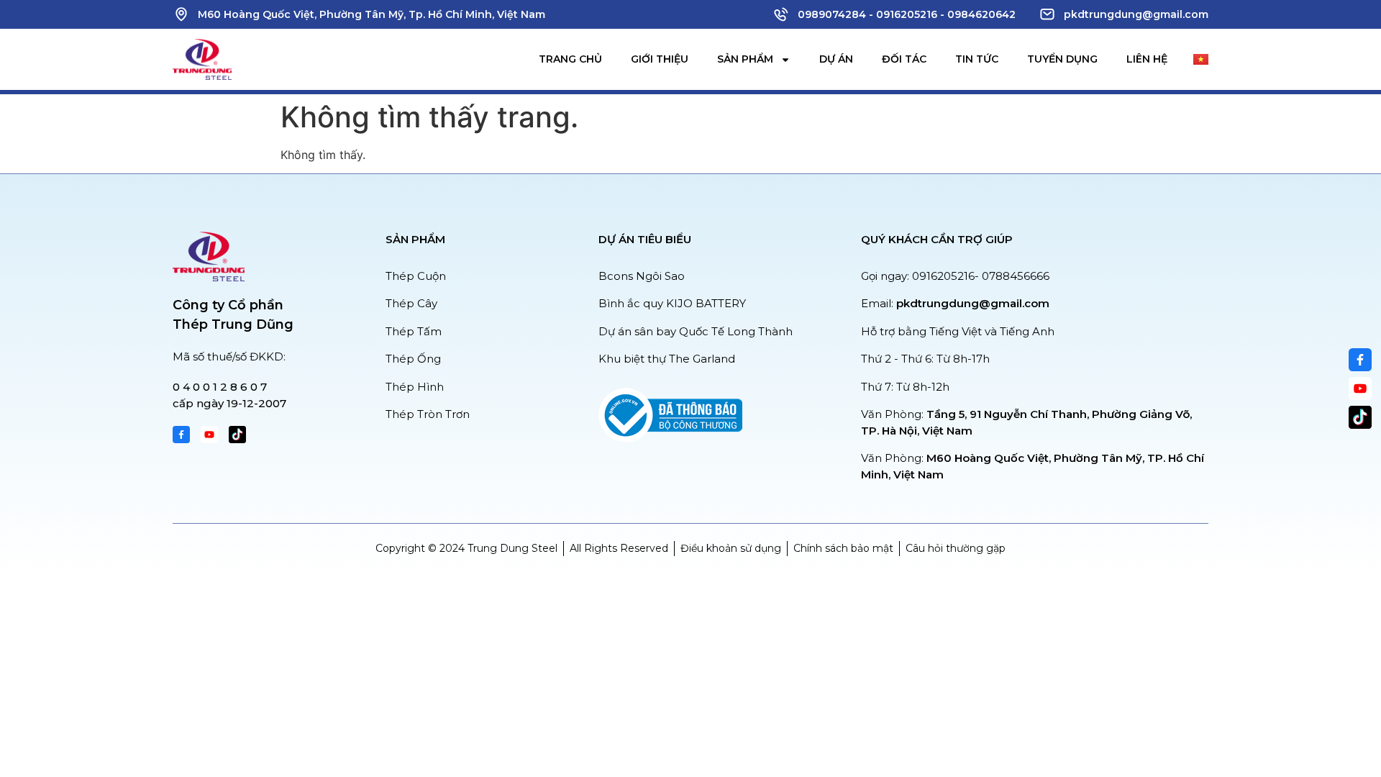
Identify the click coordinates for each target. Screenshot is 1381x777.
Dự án (836, 59)
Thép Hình (415, 387)
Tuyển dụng (1062, 59)
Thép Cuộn (416, 276)
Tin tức (976, 59)
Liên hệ (1146, 59)
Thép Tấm (414, 331)
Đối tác (904, 59)
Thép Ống (413, 358)
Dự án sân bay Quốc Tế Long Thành (695, 331)
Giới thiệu (659, 59)
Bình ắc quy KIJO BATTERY (672, 303)
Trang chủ (570, 59)
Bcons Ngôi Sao (641, 276)
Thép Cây (411, 303)
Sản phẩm (745, 59)
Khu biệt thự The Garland (666, 358)
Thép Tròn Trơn (428, 414)
